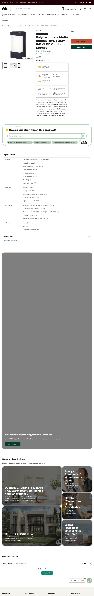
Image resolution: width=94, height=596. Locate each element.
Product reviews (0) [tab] (8, 563)
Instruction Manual (10, 240)
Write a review (47, 573)
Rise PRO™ (41, 2)
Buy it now (81, 47)
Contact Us (5, 2)
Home (4, 26)
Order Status (23, 2)
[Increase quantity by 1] (87, 35)
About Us (5, 20)
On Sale (32, 14)
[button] (83, 9)
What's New (41, 14)
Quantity (73, 31)
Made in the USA (32, 2)
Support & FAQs (14, 2)
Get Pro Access (12, 444)
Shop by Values (22, 14)
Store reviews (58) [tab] (21, 563)
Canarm (39, 30)
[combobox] (34, 9)
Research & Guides (53, 14)
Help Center (75, 14)
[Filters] (78, 563)
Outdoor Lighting (13, 26)
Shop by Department (8, 14)
